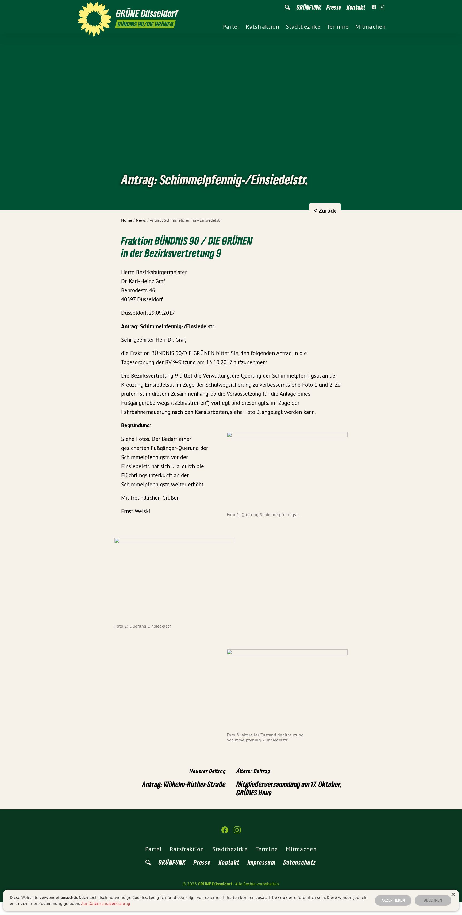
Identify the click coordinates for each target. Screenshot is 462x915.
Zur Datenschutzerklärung (105, 903)
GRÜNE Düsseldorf (215, 884)
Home (126, 220)
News (141, 220)
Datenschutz (299, 862)
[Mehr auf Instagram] (382, 7)
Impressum (261, 862)
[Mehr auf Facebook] (374, 7)
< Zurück (325, 210)
